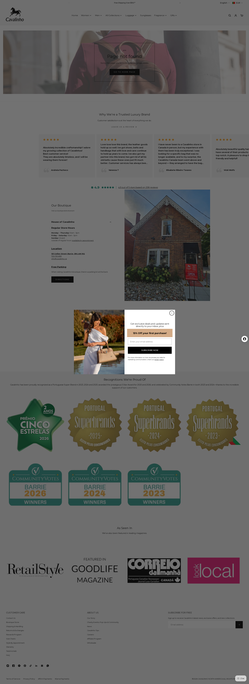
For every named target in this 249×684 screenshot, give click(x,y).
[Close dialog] (172, 313)
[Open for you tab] (244, 339)
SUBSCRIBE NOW (149, 350)
